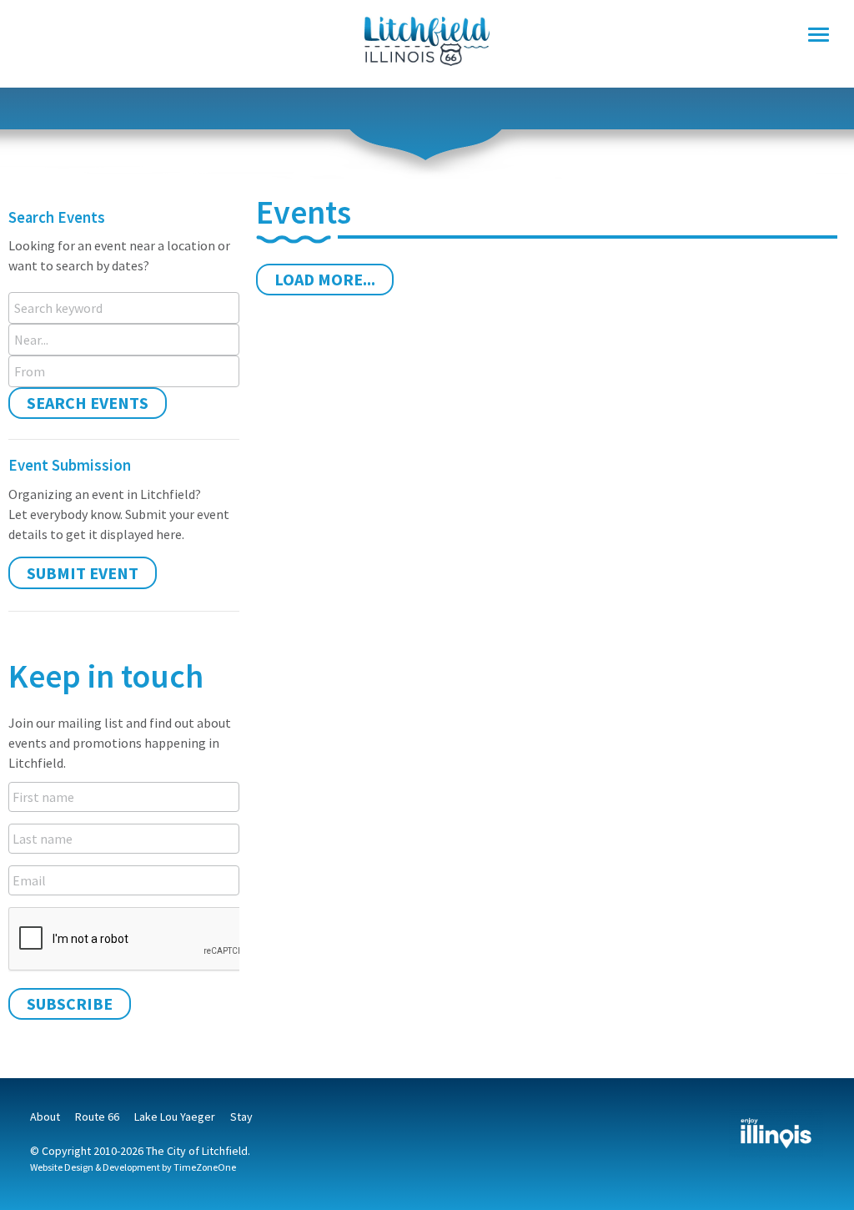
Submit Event (82, 572)
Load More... (324, 279)
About (45, 1116)
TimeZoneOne (204, 1167)
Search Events (87, 402)
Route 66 (97, 1116)
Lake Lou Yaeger (174, 1116)
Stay (241, 1116)
